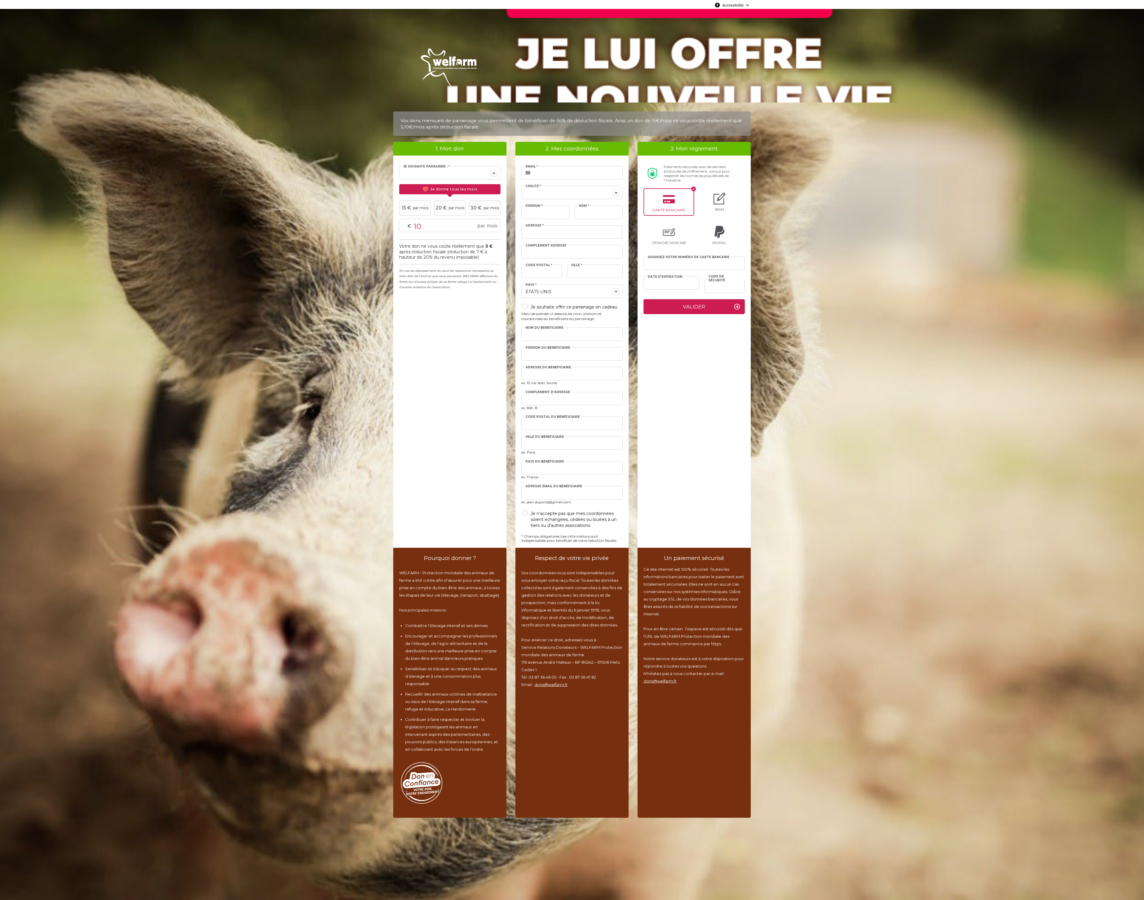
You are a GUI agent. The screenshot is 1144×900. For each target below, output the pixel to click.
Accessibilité (733, 5)
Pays (531, 285)
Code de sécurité (716, 278)
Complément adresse (546, 245)
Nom (584, 206)
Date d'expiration (665, 277)
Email (532, 166)
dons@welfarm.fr (551, 684)
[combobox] (449, 172)
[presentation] (449, 189)
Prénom (534, 206)
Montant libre (437, 226)
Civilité (533, 186)
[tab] (449, 189)
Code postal (539, 265)
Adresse (535, 225)
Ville (576, 265)
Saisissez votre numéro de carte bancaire (688, 257)
